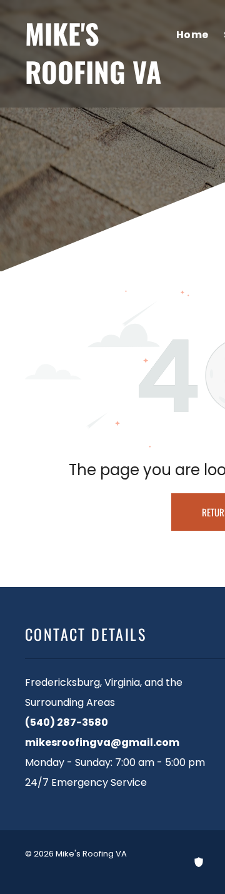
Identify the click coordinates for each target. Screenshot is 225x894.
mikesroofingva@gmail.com (102, 742)
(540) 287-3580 (66, 722)
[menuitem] (192, 35)
